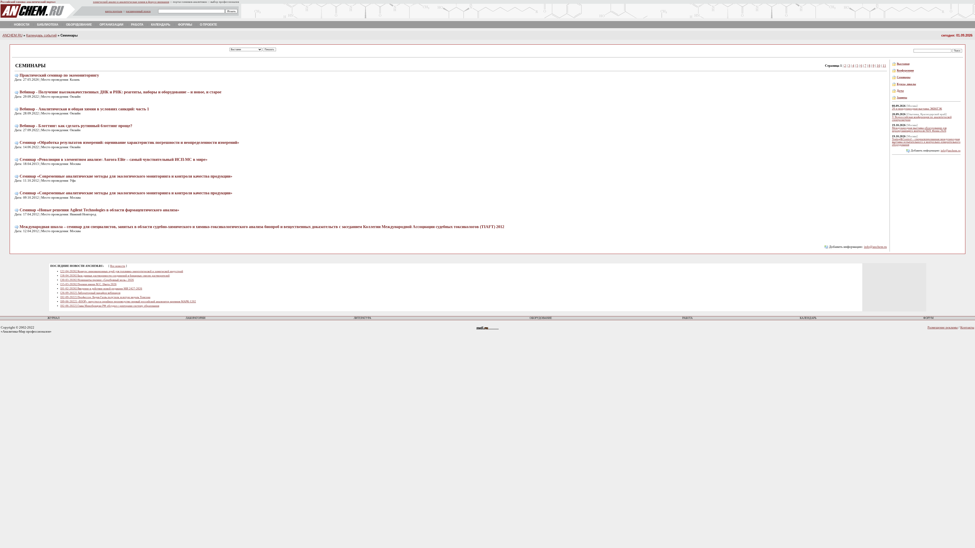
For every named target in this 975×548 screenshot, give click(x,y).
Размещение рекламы (943, 327)
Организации (111, 24)
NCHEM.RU (12, 35)
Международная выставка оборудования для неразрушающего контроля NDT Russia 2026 (919, 129)
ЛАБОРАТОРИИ (195, 318)
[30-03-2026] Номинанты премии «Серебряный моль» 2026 (97, 280)
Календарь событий (41, 35)
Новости (21, 24)
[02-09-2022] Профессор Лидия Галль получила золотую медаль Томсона (105, 297)
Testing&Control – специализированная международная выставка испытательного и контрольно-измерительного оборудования (926, 142)
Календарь (160, 24)
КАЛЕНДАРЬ (808, 318)
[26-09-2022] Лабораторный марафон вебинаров (90, 293)
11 (884, 65)
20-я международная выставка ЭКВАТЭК (917, 108)
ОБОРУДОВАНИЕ (541, 318)
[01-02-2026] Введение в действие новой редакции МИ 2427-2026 (101, 288)
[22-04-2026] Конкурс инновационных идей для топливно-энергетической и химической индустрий (121, 271)
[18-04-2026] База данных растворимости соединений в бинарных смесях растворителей (115, 275)
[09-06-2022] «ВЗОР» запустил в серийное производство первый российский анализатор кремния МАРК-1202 (128, 301)
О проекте (208, 24)
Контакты (967, 327)
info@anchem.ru (875, 247)
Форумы (185, 24)
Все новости (117, 266)
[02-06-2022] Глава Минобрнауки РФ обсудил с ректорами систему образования (109, 305)
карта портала (113, 11)
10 (878, 65)
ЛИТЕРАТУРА (362, 318)
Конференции (905, 70)
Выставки (903, 63)
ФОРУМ (928, 318)
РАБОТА (687, 318)
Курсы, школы (906, 84)
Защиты (902, 97)
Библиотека (47, 24)
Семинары (904, 77)
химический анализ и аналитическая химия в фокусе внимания (131, 2)
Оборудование (79, 24)
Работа (137, 24)
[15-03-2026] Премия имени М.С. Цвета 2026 (88, 284)
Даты (900, 91)
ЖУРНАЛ (53, 318)
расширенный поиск (138, 11)
